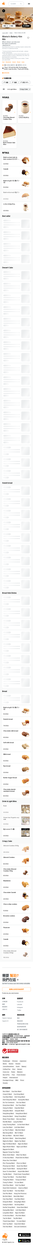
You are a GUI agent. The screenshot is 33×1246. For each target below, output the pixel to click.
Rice (13, 1069)
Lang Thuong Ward (9, 1124)
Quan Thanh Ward (9, 1168)
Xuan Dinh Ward (19, 1224)
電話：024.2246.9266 (10, 1042)
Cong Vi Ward (7, 1094)
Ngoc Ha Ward (22, 1144)
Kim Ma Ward (7, 1122)
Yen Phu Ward (7, 1193)
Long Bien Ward (8, 1213)
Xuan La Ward (23, 1188)
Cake (23, 62)
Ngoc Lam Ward (22, 1146)
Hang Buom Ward (21, 1113)
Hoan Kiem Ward (22, 1207)
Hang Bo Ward (19, 1110)
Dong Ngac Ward (19, 1201)
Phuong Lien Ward (9, 1166)
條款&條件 (20, 1021)
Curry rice (6, 1072)
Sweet (14, 62)
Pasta (13, 1072)
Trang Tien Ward (8, 1177)
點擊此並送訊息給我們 (16, 989)
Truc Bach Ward (21, 1177)
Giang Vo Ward (7, 1108)
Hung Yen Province (20, 1193)
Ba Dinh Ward (7, 1196)
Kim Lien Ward (21, 1119)
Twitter (19, 1010)
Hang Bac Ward (8, 1110)
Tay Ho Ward (7, 1218)
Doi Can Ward (20, 1102)
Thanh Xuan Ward (8, 1221)
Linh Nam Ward (19, 1127)
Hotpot (5, 1077)
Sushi (18, 1066)
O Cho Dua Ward (8, 1157)
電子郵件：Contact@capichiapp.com (16, 1044)
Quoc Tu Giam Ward (9, 1171)
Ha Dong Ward (19, 1204)
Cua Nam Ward (7, 1097)
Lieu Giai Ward (7, 1127)
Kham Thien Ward (8, 1119)
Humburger (6, 1061)
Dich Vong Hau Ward (9, 1099)
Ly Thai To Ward (8, 1130)
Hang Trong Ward (20, 1116)
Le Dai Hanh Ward (23, 1124)
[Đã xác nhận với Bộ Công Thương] (16, 1050)
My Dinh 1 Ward (18, 1135)
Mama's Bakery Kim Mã (19, 32)
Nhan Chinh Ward (8, 1155)
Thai (13, 1075)
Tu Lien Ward (19, 1182)
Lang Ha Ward (17, 1122)
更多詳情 (6, 73)
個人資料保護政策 (22, 1029)
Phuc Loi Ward (21, 1163)
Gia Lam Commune (20, 1226)
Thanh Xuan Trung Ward (21, 1174)
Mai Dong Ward (8, 1133)
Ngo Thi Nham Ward (9, 1144)
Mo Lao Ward (7, 1135)
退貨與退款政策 (21, 1026)
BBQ (16, 1080)
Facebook (20, 1001)
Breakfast (8, 62)
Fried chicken (21, 1075)
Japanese (23, 1061)
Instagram (20, 1007)
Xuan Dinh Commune (9, 1188)
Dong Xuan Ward (8, 1105)
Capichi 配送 (5, 32)
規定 (18, 1018)
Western (19, 1072)
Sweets (17, 1064)
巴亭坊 (11, 32)
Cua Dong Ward (19, 1094)
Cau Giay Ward (7, 1199)
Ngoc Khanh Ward (8, 1146)
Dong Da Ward (7, 1201)
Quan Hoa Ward (22, 1166)
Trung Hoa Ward (8, 1179)
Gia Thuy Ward (20, 1105)
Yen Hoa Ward (19, 1191)
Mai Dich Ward (20, 1130)
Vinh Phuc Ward (8, 1185)
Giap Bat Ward (19, 1108)
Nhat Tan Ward (21, 1155)
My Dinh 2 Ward (8, 1138)
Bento (5, 1064)
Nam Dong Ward (20, 1138)
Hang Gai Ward (8, 1116)
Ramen (11, 1064)
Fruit (3, 62)
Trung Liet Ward (20, 1179)
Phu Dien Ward (20, 1215)
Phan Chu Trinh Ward (9, 1160)
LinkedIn (19, 1004)
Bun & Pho (6, 1075)
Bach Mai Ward (18, 1196)
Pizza (22, 1080)
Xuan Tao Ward (8, 1191)
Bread (18, 62)
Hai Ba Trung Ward (9, 1207)
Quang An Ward (22, 1168)
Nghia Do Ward (8, 1141)
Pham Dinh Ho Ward (22, 1157)
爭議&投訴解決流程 (22, 1024)
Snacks (5, 1083)
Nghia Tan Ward (20, 1141)
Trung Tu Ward (7, 1182)
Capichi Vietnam (7, 1018)
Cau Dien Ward (16, 1091)
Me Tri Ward (19, 1133)
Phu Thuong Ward (8, 1163)
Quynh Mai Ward (23, 1171)
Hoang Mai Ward (8, 1210)
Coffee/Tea (6, 1069)
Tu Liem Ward (21, 1221)
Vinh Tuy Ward (20, 1185)
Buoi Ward (6, 1091)
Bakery (24, 1066)
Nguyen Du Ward (8, 1149)
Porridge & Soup (8, 1080)
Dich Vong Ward (20, 1097)
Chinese (15, 1061)
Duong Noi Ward (23, 1099)
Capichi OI (5, 1021)
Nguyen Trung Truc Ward (11, 1152)
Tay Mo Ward (7, 1174)
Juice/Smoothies (8, 1066)
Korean (19, 1069)
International (13, 1077)
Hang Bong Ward (8, 1113)
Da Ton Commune (8, 1102)
